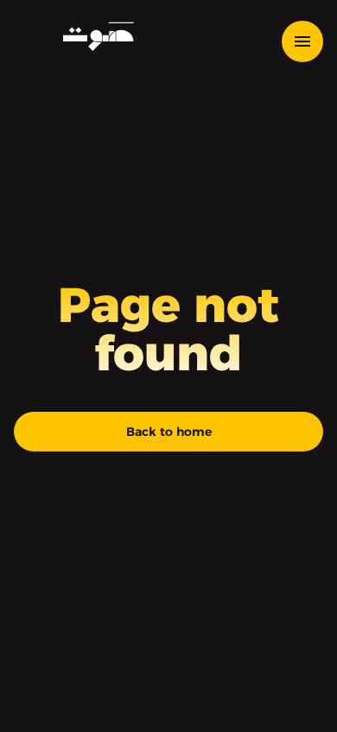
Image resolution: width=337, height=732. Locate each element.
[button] (309, 41)
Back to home (169, 431)
